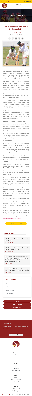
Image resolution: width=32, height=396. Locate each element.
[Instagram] (6, 1)
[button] (28, 5)
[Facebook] (2, 1)
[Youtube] (8, 1)
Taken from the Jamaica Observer (12, 218)
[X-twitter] (4, 1)
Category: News (16, 32)
